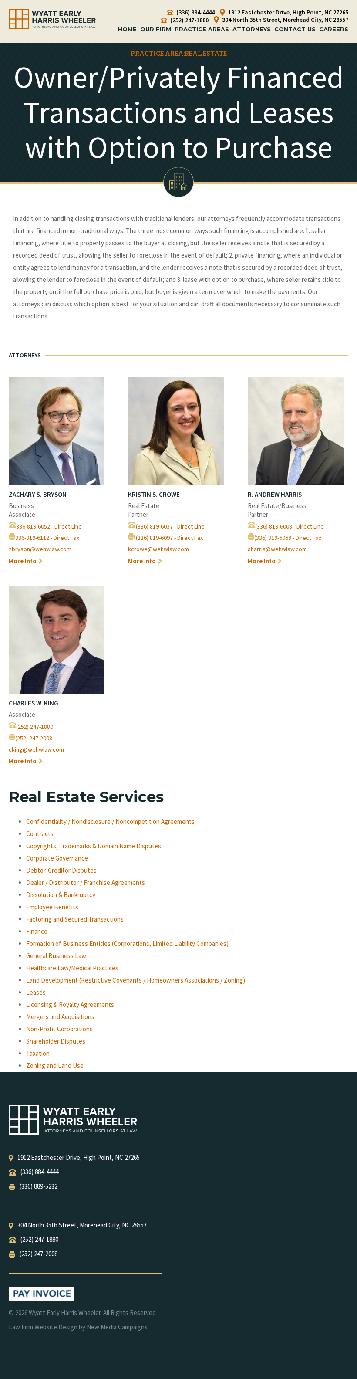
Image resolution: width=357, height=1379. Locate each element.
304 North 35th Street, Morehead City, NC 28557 (284, 20)
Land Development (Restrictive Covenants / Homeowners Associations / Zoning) (135, 980)
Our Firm (155, 29)
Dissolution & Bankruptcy (60, 895)
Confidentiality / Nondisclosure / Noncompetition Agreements (110, 821)
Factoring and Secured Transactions (75, 919)
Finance (36, 931)
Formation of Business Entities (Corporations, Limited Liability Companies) (127, 943)
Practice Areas (202, 29)
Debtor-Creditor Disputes (61, 870)
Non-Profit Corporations (59, 1029)
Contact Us (295, 29)
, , (78, 1157)
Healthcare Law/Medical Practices (72, 968)
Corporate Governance (57, 858)
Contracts (40, 834)
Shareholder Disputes (55, 1041)
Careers (333, 29)
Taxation (38, 1053)
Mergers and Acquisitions (60, 1017)
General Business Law (56, 956)
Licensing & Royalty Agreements (70, 1004)
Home (127, 29)
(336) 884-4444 (195, 12)
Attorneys (251, 29)
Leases (36, 992)
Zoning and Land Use (55, 1065)
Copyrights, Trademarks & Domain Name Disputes (93, 846)
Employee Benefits (52, 907)
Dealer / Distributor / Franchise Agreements (85, 882)
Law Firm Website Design (43, 1327)
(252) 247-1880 (189, 20)
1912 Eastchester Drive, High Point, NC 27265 (287, 12)
